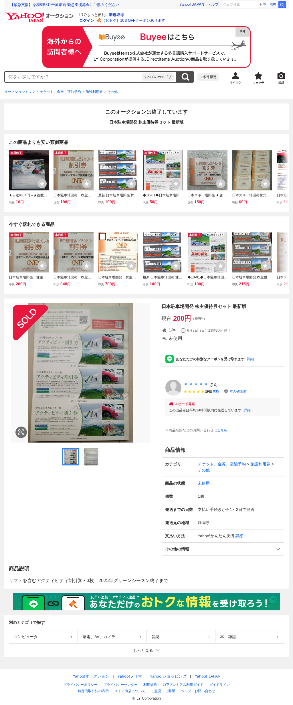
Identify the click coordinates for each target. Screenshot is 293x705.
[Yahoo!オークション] (40, 14)
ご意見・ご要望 (163, 691)
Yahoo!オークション (91, 676)
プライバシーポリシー (80, 685)
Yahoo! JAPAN (191, 4)
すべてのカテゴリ (157, 77)
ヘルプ (213, 4)
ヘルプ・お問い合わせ (198, 691)
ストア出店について (129, 691)
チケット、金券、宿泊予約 (60, 92)
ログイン (86, 20)
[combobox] (73, 77)
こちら (222, 430)
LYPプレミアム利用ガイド (183, 685)
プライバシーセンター (120, 685)
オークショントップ (19, 92)
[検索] (282, 4)
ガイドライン (219, 685)
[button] (223, 549)
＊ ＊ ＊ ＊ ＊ (196, 384)
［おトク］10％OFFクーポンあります (133, 20)
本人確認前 (238, 391)
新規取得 (116, 15)
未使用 (204, 483)
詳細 (250, 359)
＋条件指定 (208, 77)
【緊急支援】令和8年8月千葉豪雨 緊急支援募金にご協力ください (64, 5)
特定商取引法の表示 (93, 691)
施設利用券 (94, 92)
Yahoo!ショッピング (168, 676)
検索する (185, 77)
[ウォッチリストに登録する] (42, 183)
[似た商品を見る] (21, 432)
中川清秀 (269, 5)
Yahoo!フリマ (129, 676)
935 (216, 391)
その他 (112, 92)
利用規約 (150, 685)
